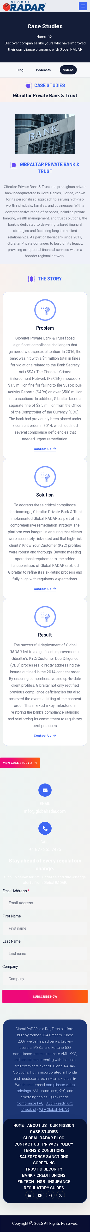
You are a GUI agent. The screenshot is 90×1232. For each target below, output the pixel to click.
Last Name (11, 941)
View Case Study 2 (18, 763)
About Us (37, 1125)
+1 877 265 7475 (45, 849)
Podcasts (43, 70)
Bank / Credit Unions (44, 1175)
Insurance (59, 1181)
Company (10, 966)
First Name (11, 916)
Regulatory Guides (44, 1187)
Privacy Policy (57, 1144)
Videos (68, 70)
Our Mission (62, 1125)
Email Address (16, 891)
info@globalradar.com (45, 811)
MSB (41, 1181)
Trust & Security (43, 1168)
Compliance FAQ (30, 1103)
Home (41, 36)
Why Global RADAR (54, 1109)
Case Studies (44, 1131)
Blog (20, 70)
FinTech (26, 1181)
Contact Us (42, 449)
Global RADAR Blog (43, 1137)
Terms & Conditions (44, 1150)
